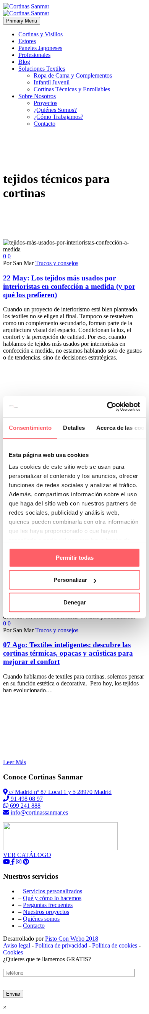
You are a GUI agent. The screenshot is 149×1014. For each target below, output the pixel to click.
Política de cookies (114, 945)
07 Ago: (68, 653)
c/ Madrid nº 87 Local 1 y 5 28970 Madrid (60, 792)
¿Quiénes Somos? (55, 110)
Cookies (13, 952)
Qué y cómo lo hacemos (52, 898)
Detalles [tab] (74, 427)
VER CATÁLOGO (27, 855)
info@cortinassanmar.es (38, 812)
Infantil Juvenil (52, 82)
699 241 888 (24, 805)
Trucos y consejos (56, 263)
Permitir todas (75, 557)
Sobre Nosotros (37, 96)
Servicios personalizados (52, 891)
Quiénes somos (41, 918)
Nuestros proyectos (46, 912)
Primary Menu (21, 21)
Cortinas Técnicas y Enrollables (72, 89)
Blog (24, 61)
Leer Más (14, 762)
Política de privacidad (61, 945)
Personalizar (70, 580)
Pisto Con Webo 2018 (71, 938)
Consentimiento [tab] (30, 427)
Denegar (74, 602)
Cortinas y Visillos (40, 34)
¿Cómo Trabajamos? (58, 116)
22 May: (69, 286)
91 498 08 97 (26, 798)
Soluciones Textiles (41, 68)
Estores (27, 41)
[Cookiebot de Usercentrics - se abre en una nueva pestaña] (107, 406)
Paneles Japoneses (40, 48)
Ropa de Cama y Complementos (73, 75)
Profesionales (34, 55)
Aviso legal (16, 945)
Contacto (44, 123)
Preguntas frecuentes (48, 905)
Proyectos (45, 103)
